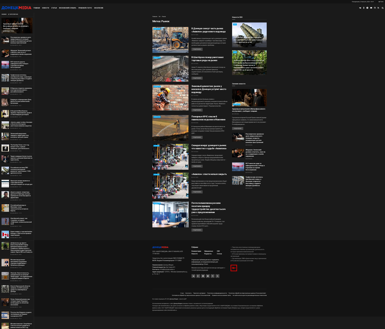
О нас (182, 293)
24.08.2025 (195, 122)
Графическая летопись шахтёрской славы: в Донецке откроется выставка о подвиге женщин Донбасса (254, 181)
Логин (381, 1)
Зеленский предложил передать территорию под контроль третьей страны (20, 135)
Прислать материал (199, 293)
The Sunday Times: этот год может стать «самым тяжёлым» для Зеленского (20, 146)
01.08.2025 (195, 151)
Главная (36, 8)
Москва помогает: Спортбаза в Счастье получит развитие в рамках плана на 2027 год (21, 325)
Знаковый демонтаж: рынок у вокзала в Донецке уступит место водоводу (208, 89)
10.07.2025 (195, 177)
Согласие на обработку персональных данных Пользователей (191, 295)
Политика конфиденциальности (217, 293)
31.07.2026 (195, 34)
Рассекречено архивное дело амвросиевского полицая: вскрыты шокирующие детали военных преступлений (255, 138)
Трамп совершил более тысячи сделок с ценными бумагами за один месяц (21, 158)
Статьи (54, 8)
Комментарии (196, 251)
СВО (235, 24)
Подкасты (208, 254)
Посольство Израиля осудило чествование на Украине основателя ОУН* (21, 314)
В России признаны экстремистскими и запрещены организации (248, 255)
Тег (160, 16)
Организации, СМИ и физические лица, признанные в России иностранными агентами (248, 259)
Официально (208, 251)
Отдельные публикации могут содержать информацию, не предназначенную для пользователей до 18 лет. (205, 262)
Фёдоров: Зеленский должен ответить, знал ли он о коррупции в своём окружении (21, 52)
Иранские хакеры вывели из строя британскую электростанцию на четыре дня (21, 182)
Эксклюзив (98, 8)
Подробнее (197, 49)
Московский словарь (67, 8)
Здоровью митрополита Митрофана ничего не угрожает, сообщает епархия (16, 26)
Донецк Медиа (174, 299)
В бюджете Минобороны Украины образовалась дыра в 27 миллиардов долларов (21, 112)
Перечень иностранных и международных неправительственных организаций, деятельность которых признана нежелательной (247, 249)
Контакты (188, 293)
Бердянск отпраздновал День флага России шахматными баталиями (21, 101)
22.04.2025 (195, 215)
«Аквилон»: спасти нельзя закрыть (209, 174)
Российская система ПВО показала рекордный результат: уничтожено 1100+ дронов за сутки (248, 39)
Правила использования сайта (221, 295)
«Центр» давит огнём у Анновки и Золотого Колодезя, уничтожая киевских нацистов (21, 124)
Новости (45, 8)
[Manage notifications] (4, 324)
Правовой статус (85, 8)
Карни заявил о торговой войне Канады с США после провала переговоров (21, 233)
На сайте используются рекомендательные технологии (250, 295)
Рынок (164, 16)
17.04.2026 (195, 95)
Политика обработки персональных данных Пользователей (247, 293)
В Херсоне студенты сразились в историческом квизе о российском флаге (21, 90)
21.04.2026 (195, 63)
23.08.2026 (237, 45)
